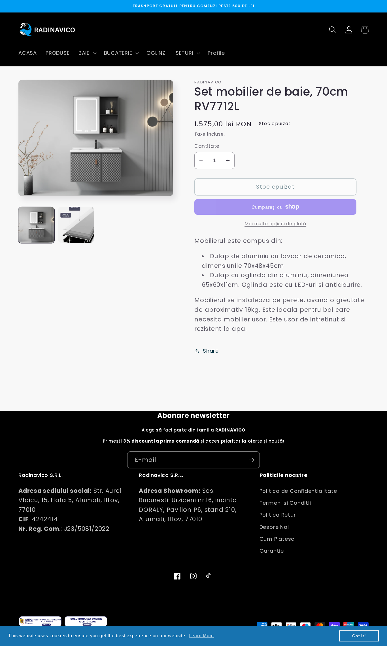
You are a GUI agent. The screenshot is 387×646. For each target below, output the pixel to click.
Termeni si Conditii (285, 502)
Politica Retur (278, 514)
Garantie (272, 550)
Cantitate (207, 146)
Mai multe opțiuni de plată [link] (275, 223)
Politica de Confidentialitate (298, 491)
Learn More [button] (201, 635)
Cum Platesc (277, 538)
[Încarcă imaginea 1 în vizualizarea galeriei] (36, 225)
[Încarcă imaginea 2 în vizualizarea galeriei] (76, 225)
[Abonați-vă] (251, 460)
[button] (86, 53)
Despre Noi (274, 527)
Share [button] (211, 350)
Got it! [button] (359, 636)
